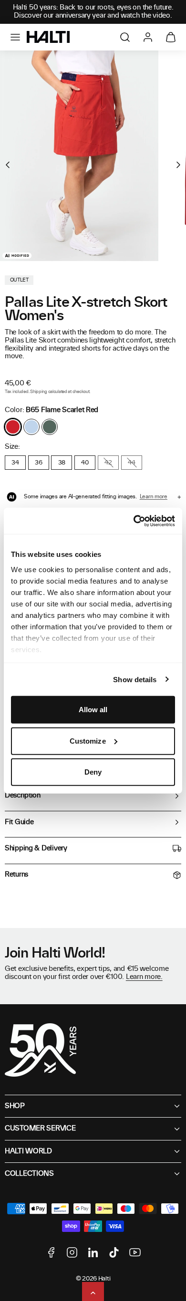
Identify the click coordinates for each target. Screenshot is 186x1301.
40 (84, 462)
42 (108, 462)
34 (15, 462)
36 (38, 462)
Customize (88, 740)
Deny (93, 772)
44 (131, 462)
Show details (134, 679)
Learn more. (144, 977)
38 (61, 462)
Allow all (93, 710)
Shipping (38, 392)
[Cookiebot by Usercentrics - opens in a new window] (134, 520)
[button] (15, 37)
